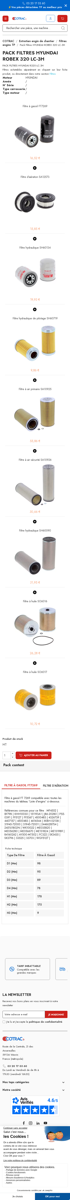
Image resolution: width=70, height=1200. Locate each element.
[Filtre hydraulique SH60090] (35, 555)
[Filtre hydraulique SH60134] (35, 272)
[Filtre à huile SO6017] (35, 697)
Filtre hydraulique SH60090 (35, 531)
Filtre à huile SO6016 (35, 601)
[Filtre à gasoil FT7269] (35, 131)
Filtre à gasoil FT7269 (35, 106)
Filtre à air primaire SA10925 (35, 389)
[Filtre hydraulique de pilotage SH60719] (35, 343)
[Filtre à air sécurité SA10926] (35, 485)
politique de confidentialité (45, 1022)
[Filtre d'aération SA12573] (35, 202)
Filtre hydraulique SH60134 (35, 248)
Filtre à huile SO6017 (35, 672)
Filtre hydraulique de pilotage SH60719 (35, 318)
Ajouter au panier (36, 755)
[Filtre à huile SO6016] (35, 626)
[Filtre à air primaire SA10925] (35, 414)
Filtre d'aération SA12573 (35, 177)
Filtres (53, 74)
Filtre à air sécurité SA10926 (35, 460)
